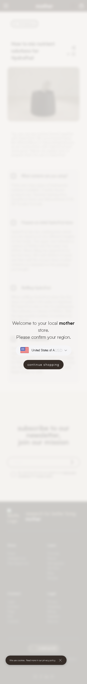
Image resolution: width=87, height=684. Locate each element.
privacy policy (48, 660)
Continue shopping (43, 364)
